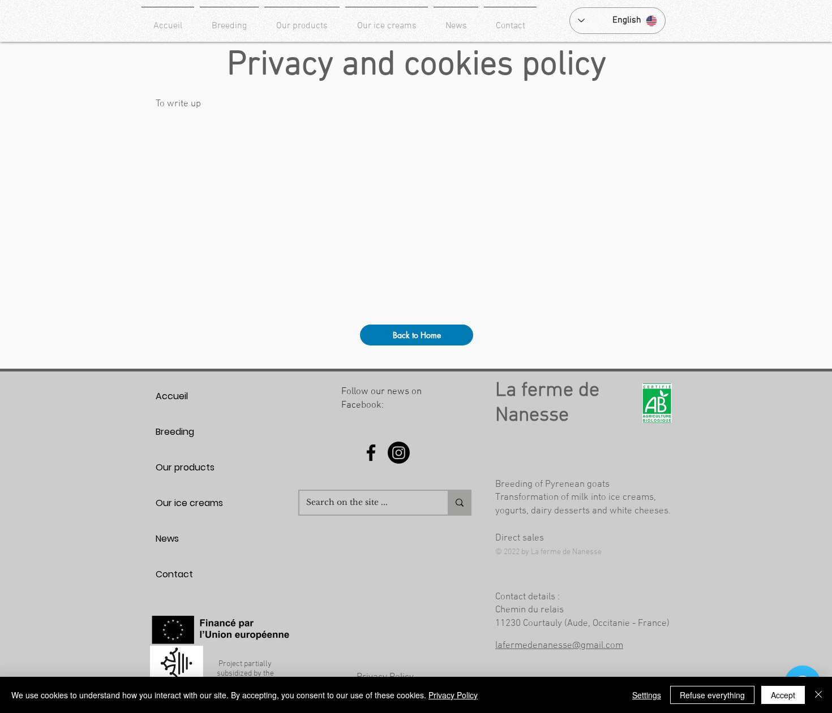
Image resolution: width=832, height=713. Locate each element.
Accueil (172, 396)
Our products (185, 467)
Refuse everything (712, 695)
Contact (174, 574)
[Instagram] (399, 453)
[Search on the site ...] (459, 503)
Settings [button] (646, 695)
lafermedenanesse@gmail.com (559, 645)
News (167, 538)
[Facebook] (371, 453)
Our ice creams (189, 502)
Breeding (175, 431)
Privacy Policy (453, 695)
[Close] (818, 695)
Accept (783, 695)
